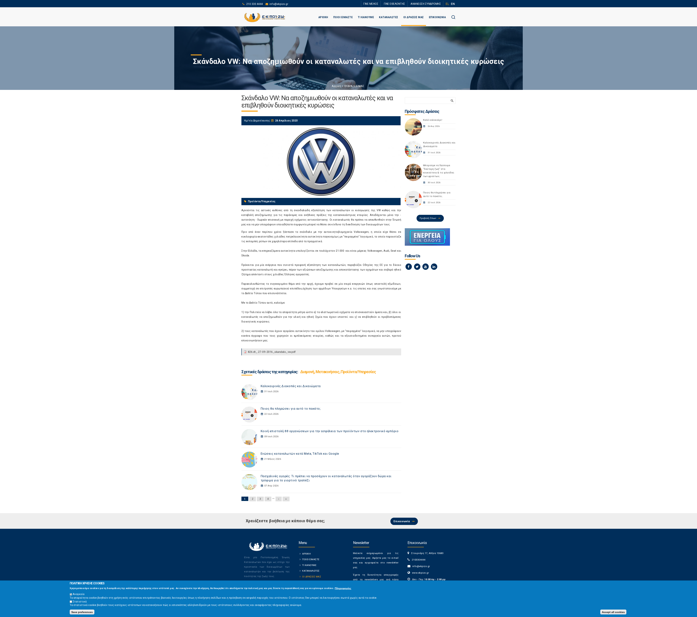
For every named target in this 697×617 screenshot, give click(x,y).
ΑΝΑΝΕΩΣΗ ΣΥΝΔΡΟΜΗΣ (426, 3)
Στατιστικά (80, 601)
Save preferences (82, 611)
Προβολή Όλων (428, 218)
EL (447, 4)
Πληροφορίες (343, 588)
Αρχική (336, 86)
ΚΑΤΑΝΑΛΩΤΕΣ (388, 17)
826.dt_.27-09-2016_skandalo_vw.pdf (272, 352)
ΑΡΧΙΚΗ (323, 17)
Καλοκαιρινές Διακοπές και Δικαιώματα (291, 386)
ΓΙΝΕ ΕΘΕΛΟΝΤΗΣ (394, 3)
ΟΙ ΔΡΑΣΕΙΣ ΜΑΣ (413, 17)
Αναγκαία (79, 594)
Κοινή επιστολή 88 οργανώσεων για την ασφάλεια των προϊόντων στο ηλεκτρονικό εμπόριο (330, 431)
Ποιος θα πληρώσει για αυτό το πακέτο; (291, 408)
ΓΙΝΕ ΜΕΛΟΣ (370, 3)
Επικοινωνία (402, 521)
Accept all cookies (613, 611)
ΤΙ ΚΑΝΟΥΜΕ (366, 17)
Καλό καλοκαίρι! (432, 120)
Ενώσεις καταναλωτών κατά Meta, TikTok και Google (300, 453)
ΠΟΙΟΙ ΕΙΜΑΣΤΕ (343, 17)
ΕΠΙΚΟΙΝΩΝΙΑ (437, 17)
